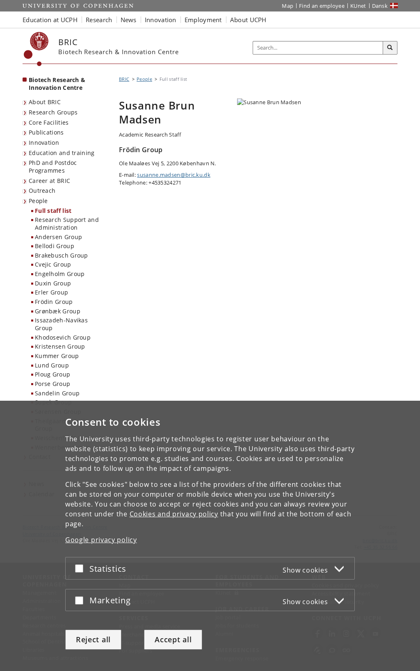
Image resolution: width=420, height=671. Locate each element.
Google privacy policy (101, 539)
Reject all (93, 639)
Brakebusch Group (61, 255)
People (38, 201)
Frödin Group (54, 302)
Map (287, 5)
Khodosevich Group (63, 337)
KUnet (358, 5)
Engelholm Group (60, 274)
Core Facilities (49, 122)
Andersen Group (58, 237)
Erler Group (51, 292)
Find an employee (322, 5)
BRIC (124, 79)
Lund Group (52, 365)
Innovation (44, 142)
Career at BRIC (49, 181)
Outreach (42, 190)
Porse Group (52, 384)
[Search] (390, 48)
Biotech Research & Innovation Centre (57, 83)
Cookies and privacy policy (174, 513)
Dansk (380, 5)
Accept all (173, 639)
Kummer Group (57, 356)
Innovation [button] (160, 20)
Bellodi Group (54, 246)
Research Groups (53, 112)
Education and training (62, 153)
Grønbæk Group (57, 311)
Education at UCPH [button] (50, 20)
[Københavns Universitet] (36, 49)
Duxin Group (53, 283)
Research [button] (99, 20)
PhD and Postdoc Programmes (53, 166)
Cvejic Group (53, 264)
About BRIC (45, 102)
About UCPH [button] (248, 20)
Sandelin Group (57, 393)
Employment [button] (203, 20)
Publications (46, 132)
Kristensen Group (60, 346)
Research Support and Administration (67, 223)
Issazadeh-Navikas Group (61, 324)
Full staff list (53, 211)
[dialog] (210, 536)
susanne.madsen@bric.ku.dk (173, 174)
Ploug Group (52, 374)
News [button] (129, 20)
